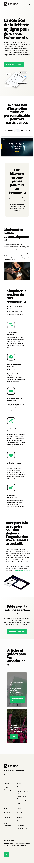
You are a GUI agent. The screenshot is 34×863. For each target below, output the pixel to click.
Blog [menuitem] (5, 821)
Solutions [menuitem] (19, 783)
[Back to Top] (6, 854)
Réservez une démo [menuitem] (21, 822)
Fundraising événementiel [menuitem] (21, 800)
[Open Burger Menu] (29, 3)
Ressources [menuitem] (7, 817)
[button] (15, 771)
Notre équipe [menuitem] (8, 790)
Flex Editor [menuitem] (7, 812)
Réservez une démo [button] (17, 631)
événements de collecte (22, 570)
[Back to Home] (11, 4)
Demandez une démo (14, 64)
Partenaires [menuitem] (20, 825)
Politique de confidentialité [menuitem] (19, 845)
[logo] (11, 766)
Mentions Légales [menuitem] (8, 843)
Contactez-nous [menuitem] (22, 828)
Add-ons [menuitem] (6, 808)
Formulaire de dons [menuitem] (21, 788)
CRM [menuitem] (18, 803)
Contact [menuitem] (19, 817)
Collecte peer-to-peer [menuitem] (22, 792)
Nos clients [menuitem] (20, 812)
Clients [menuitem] (19, 808)
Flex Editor (12, 347)
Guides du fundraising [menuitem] (7, 824)
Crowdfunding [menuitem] (21, 796)
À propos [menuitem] (6, 783)
